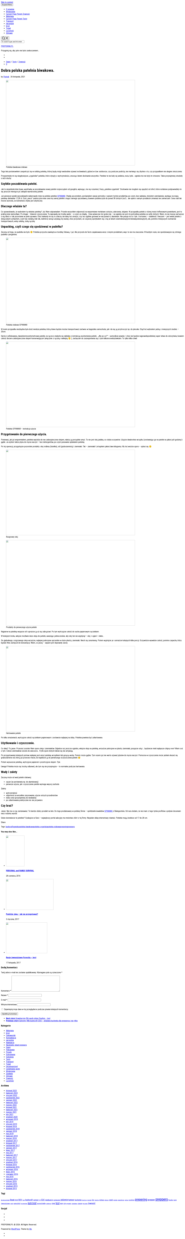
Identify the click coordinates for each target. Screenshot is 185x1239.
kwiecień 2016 (12, 1179)
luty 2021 (9, 1114)
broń (8, 26)
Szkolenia (10, 1057)
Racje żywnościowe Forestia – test (21, 957)
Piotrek (6, 77)
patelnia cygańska (40, 826)
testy (61, 1203)
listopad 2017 (11, 1143)
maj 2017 (9, 1153)
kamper (71, 1200)
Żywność (18, 14)
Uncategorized (12, 1066)
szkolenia (48, 1203)
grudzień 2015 (11, 1186)
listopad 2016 (11, 1164)
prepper (151, 1199)
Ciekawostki (10, 1035)
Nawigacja (10, 1042)
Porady (9, 1052)
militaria (101, 1200)
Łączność (10, 31)
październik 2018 (13, 1129)
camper (36, 1200)
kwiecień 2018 (12, 1136)
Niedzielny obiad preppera (16, 1045)
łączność (85, 1203)
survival (32, 1203)
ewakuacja (49, 1200)
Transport (10, 21)
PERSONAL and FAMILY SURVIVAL (20, 870)
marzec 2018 (11, 1138)
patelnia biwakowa (26, 826)
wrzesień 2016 (12, 1169)
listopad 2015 (11, 1188)
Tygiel (8, 28)
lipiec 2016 (10, 1172)
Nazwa (4, 995)
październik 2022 (13, 1098)
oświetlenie (121, 1200)
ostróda (115, 1200)
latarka (97, 1200)
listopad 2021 (11, 1107)
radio (11, 1203)
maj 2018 (9, 1133)
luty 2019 (9, 1121)
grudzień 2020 (11, 1117)
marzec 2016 (11, 1181)
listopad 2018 (11, 1126)
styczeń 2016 (11, 1184)
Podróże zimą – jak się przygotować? (22, 914)
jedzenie (64, 1199)
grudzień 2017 (11, 1141)
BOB (16, 1200)
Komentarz (6, 991)
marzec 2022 (11, 1105)
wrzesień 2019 (12, 1119)
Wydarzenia (10, 11)
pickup (126, 1200)
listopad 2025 (11, 1090)
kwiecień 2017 (12, 1155)
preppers (71, 826)
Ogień (8, 62)
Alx (30, 1229)
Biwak (12, 1200)
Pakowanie (10, 1050)
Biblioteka (10, 16)
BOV (20, 1200)
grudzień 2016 (11, 1162)
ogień (111, 1200)
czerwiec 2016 (12, 1174)
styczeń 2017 (11, 1160)
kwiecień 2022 (12, 1102)
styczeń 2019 (11, 1124)
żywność (91, 1203)
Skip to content (7, 2)
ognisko (16, 826)
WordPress (15, 1229)
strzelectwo (24, 1203)
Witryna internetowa (9, 1004)
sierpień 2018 (11, 1131)
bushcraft (9, 826)
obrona (106, 1200)
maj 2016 (9, 1176)
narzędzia (10, 23)
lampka (89, 1200)
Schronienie (10, 1054)
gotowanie (56, 1200)
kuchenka (78, 1200)
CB (40, 1200)
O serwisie (10, 9)
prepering (64, 826)
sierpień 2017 (11, 1148)
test (58, 1203)
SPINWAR (61, 196)
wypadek (68, 1203)
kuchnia (84, 1200)
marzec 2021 (11, 1112)
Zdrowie (9, 33)
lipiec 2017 (10, 1150)
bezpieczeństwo (5, 1200)
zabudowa (74, 1203)
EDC (43, 1200)
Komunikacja (11, 1038)
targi (53, 1203)
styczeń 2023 (11, 1095)
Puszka (170, 1200)
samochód (17, 1203)
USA (64, 1203)
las (93, 1200)
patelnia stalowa (53, 826)
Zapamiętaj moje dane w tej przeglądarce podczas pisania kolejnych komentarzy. (36, 1009)
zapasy (80, 1203)
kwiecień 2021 (12, 1110)
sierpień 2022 (11, 1100)
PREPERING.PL (7, 46)
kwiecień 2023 (12, 1093)
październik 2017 (13, 1145)
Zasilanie (9, 1073)
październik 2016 (13, 1167)
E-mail (4, 1000)
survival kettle (41, 1203)
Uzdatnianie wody (13, 1069)
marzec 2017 (11, 1157)
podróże (131, 1200)
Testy (16, 19)
